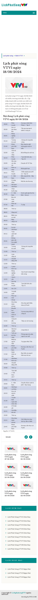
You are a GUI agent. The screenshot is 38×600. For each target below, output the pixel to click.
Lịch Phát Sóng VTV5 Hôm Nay (19, 533)
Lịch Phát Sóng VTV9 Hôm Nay (19, 549)
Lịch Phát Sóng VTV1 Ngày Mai (19, 569)
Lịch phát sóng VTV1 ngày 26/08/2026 (26, 457)
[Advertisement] (19, 34)
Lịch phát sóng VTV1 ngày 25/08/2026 (10, 475)
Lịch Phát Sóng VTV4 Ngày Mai (19, 577)
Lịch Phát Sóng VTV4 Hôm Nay (19, 529)
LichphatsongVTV (19, 593)
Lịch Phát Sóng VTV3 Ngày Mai (19, 573)
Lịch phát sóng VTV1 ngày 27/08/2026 (10, 457)
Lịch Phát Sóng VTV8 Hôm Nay (19, 545)
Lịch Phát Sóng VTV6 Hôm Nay (19, 537)
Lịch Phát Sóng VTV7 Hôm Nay (19, 541)
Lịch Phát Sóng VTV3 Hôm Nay (19, 525)
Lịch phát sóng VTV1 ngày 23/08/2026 (10, 493)
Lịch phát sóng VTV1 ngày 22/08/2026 (26, 493)
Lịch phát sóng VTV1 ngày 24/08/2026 (26, 475)
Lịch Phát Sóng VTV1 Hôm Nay (19, 517)
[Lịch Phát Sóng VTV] (15, 4)
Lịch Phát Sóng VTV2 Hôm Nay (19, 521)
